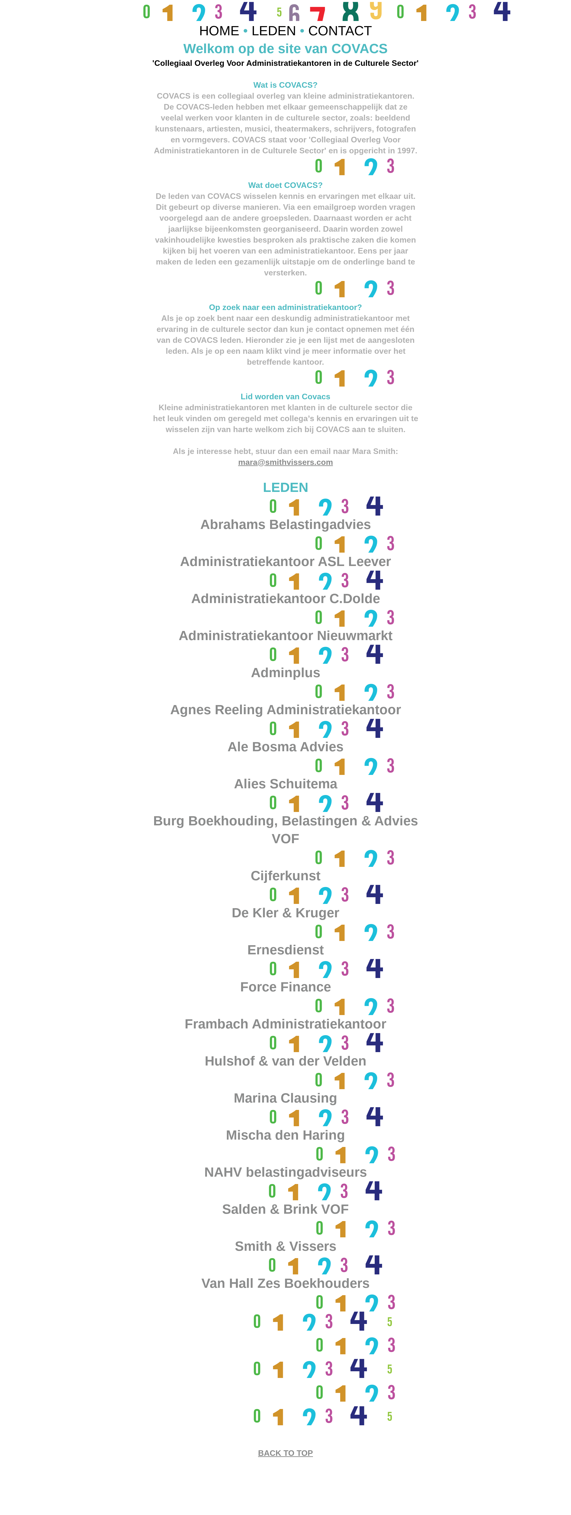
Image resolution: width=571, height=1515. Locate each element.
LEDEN (276, 30)
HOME (221, 30)
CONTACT (340, 30)
